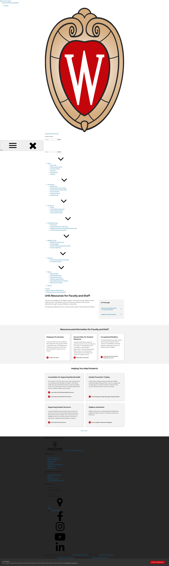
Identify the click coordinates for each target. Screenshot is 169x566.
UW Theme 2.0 (61, 557)
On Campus (51, 205)
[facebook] (60, 520)
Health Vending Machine (56, 211)
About (49, 163)
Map (49, 507)
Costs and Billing (54, 244)
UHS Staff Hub (52, 468)
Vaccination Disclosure (56, 277)
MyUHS (6, 5)
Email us (50, 508)
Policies (49, 272)
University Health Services (52, 133)
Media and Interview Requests (55, 464)
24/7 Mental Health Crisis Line (56, 480)
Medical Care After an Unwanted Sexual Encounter (63, 228)
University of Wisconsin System (100, 557)
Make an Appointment (56, 167)
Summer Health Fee (55, 247)
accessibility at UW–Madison (106, 555)
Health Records (54, 195)
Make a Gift (51, 466)
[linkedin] (60, 552)
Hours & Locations (55, 168)
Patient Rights (54, 172)
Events (52, 207)
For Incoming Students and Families (59, 259)
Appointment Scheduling (54, 475)
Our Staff (52, 170)
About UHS (53, 165)
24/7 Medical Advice (53, 478)
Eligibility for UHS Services (57, 242)
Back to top (84, 430)
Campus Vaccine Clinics (56, 212)
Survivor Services (54, 191)
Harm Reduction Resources (57, 209)
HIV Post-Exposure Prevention (58, 230)
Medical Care (53, 186)
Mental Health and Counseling (58, 188)
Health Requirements (56, 275)
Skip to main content (5, 1)
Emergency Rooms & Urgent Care (59, 226)
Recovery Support (55, 193)
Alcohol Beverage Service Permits (59, 281)
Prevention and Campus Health (58, 189)
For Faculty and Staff (55, 261)
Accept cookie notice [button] (157, 562)
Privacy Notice (70, 557)
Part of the (74, 450)
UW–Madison (10, 2)
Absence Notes (54, 273)
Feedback (52, 174)
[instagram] (60, 531)
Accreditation (51, 463)
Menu (2, 150)
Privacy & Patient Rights (54, 459)
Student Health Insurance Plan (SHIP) (60, 246)
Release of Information (56, 282)
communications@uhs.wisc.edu (80, 555)
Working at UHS (52, 461)
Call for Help (53, 224)
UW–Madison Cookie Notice (71, 563)
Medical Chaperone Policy (57, 279)
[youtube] (60, 541)
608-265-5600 (55, 510)
